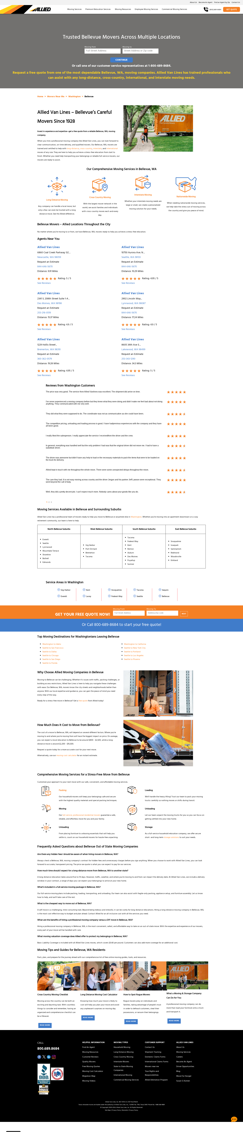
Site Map (108, 1110)
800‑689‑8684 (106, 625)
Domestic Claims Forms (155, 1057)
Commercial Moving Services (174, 9)
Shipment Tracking (153, 1052)
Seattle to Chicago (50, 656)
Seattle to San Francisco (52, 648)
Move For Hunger (183, 1076)
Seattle (140, 596)
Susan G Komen (183, 1081)
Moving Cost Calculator (92, 1071)
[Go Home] (25, 9)
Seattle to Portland (132, 652)
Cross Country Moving (100, 197)
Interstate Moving (143, 195)
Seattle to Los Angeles (134, 656)
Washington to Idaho (51, 644)
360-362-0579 (44, 359)
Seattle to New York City (135, 648)
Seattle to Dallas (49, 652)
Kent (88, 590)
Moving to (127, 47)
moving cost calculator (66, 756)
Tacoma (140, 590)
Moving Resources (123, 9)
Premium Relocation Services (98, 9)
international (112, 149)
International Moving (123, 1075)
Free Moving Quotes (91, 1067)
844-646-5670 (45, 266)
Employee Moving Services (146, 9)
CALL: (48, 1047)
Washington (74, 97)
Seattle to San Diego (51, 659)
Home (40, 97)
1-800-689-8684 (159, 66)
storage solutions (171, 837)
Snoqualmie (116, 590)
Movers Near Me (56, 97)
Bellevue (165, 596)
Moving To (151, 609)
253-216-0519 (44, 313)
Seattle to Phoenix (132, 659)
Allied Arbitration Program (156, 1080)
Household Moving (122, 1047)
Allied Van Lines (48, 247)
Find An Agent (88, 1047)
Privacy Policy (116, 1110)
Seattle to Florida (49, 663)
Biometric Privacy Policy (130, 1110)
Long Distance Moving (57, 200)
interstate (97, 149)
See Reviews (44, 283)
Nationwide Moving (186, 197)
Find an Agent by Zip (222, 2)
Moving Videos (88, 1081)
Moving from (90, 47)
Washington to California (135, 644)
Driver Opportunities (185, 1067)
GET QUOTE (231, 10)
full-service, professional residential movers (81, 815)
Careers (179, 1057)
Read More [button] (45, 1025)
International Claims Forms (156, 1062)
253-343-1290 (128, 359)
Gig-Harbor (65, 590)
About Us (193, 2)
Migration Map (88, 1076)
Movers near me (152, 1067)
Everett (64, 596)
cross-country (86, 149)
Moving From (119, 609)
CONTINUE (121, 60)
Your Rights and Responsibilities (152, 1073)
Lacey (88, 596)
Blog (178, 1071)
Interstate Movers (121, 1062)
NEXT (184, 614)
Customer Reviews (90, 1057)
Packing (62, 790)
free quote (83, 701)
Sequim (165, 590)
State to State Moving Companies (123, 1068)
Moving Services (74, 9)
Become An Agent (205, 2)
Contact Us (236, 2)
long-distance (73, 149)
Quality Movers (89, 1062)
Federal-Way (116, 596)
